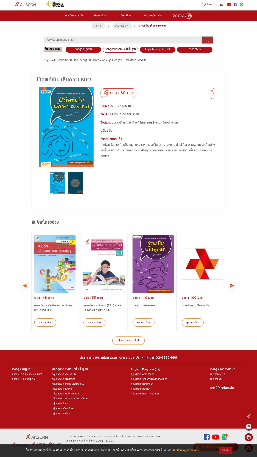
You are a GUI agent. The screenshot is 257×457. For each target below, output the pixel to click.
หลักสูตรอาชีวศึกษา (222, 369)
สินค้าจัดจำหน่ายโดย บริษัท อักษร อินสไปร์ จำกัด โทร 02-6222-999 (128, 358)
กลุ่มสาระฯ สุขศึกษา (61, 414)
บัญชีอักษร (207, 5)
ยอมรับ (226, 450)
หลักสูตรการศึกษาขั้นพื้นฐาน (120, 49)
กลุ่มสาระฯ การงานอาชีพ (64, 374)
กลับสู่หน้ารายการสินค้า (128, 341)
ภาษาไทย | (64, 60)
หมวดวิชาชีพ (216, 379)
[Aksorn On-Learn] (249, 427)
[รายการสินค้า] (249, 437)
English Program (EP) (157, 49)
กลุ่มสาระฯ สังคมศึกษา (63, 409)
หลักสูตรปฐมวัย (22, 369)
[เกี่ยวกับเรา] (249, 416)
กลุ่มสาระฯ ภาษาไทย (62, 389)
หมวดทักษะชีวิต (217, 374)
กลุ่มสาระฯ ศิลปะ (60, 404)
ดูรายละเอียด (45, 323)
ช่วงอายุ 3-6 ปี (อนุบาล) (23, 379)
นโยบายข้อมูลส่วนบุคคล (186, 450)
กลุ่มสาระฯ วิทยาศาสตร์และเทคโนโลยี (70, 399)
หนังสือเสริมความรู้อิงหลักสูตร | (106, 60)
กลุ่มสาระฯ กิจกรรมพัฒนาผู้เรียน (68, 384)
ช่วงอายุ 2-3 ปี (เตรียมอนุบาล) (27, 374)
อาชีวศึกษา (195, 49)
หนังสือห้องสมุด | (79, 60)
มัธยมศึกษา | (131, 60)
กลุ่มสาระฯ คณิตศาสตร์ (63, 379)
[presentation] (25, 286)
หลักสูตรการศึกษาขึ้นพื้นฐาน (70, 369)
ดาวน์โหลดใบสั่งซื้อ (222, 388)
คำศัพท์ (142, 60)
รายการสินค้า (121, 26)
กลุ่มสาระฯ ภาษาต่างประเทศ (66, 394)
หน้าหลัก (98, 26)
